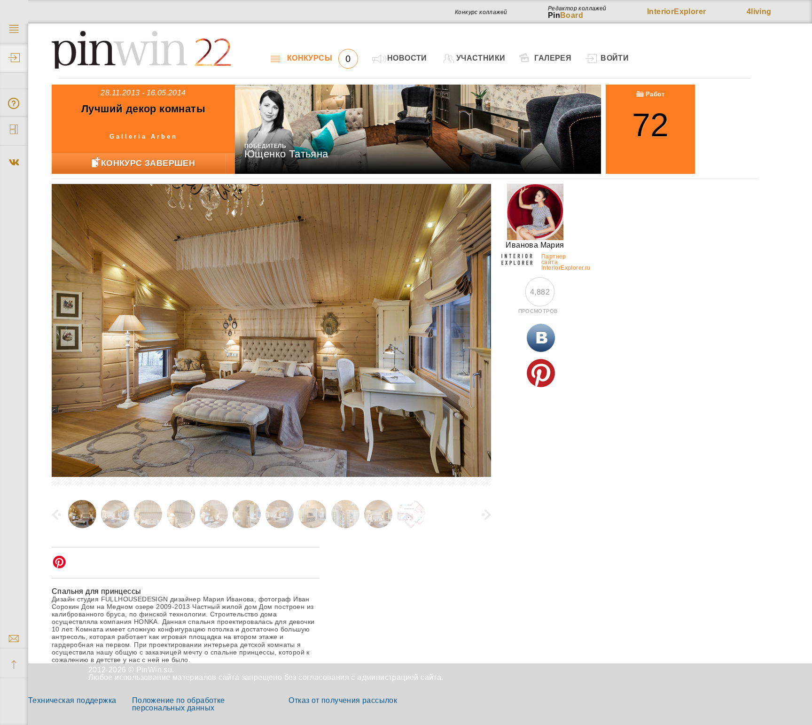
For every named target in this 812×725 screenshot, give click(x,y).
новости (407, 58)
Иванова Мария (535, 245)
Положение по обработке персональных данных (178, 704)
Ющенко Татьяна (286, 154)
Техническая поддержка (72, 700)
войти (615, 58)
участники (481, 58)
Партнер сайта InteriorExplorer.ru (555, 261)
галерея (552, 58)
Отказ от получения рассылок (343, 700)
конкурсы (319, 58)
